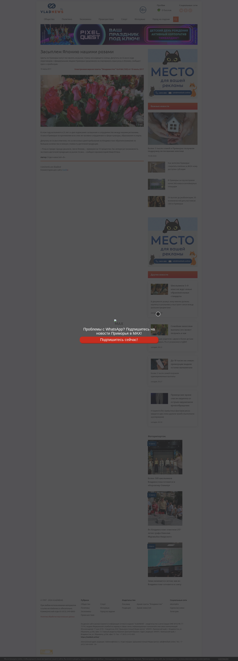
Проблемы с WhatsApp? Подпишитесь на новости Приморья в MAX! (119, 331)
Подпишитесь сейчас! (119, 340)
